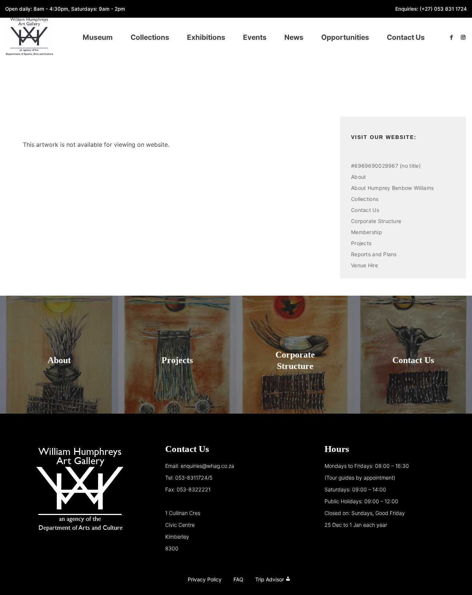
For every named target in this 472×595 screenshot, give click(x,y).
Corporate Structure (376, 221)
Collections (150, 37)
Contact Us (406, 37)
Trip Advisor (269, 579)
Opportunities (345, 37)
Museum (98, 37)
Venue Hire (364, 265)
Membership (366, 232)
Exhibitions (206, 37)
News (293, 37)
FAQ (238, 579)
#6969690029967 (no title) (386, 166)
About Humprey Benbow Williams (392, 188)
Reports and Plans (374, 254)
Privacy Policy (205, 579)
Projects (361, 243)
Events (255, 37)
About (358, 177)
